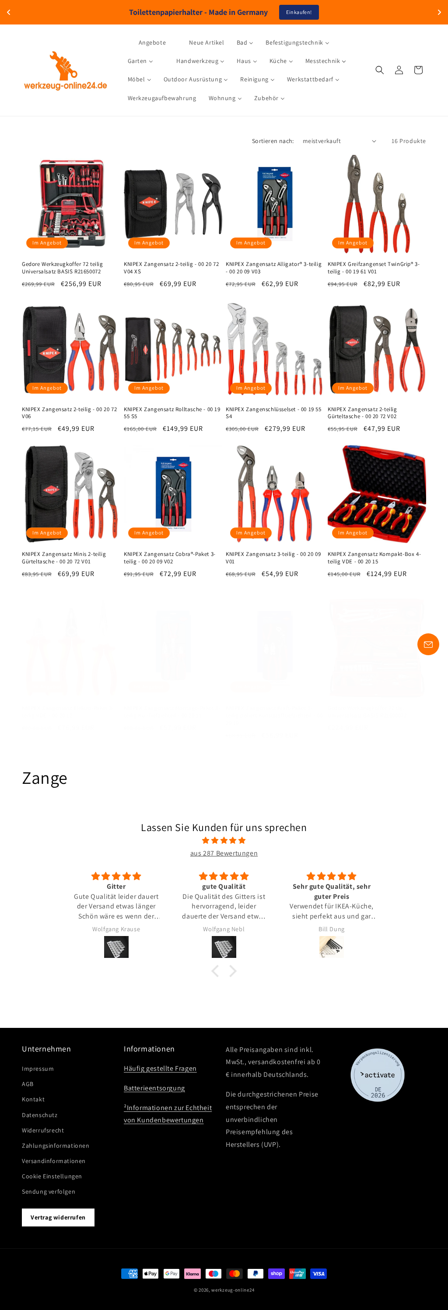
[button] (379, 70)
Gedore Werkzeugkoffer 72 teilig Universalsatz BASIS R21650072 (62, 268)
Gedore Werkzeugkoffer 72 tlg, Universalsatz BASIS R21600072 (367, 712)
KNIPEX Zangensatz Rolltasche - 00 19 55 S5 (172, 413)
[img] (223, 840)
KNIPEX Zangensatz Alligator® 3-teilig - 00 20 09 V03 (274, 268)
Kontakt (33, 1099)
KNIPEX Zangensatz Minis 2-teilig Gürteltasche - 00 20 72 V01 (64, 558)
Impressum (38, 1068)
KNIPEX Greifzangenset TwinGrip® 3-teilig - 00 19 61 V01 (374, 268)
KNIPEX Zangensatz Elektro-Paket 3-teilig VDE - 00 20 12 (68, 712)
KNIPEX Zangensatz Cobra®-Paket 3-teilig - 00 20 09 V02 (170, 558)
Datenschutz (40, 1115)
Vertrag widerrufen (58, 1217)
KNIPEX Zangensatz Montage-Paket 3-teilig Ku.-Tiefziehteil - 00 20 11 (172, 712)
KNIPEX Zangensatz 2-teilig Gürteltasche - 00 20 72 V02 (362, 413)
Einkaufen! (299, 12)
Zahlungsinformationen (56, 1145)
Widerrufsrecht (43, 1130)
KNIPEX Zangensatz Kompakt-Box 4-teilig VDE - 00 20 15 (374, 558)
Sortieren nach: (273, 141)
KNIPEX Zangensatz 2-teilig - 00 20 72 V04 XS (171, 268)
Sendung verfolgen (48, 1191)
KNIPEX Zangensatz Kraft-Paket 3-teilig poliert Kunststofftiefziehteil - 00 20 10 (274, 716)
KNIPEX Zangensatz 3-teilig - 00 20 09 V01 (273, 558)
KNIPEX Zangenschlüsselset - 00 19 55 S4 (274, 413)
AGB (28, 1084)
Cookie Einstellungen (52, 1176)
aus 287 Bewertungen (224, 853)
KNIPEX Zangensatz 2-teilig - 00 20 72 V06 (69, 413)
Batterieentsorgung (154, 1088)
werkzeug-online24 (232, 1290)
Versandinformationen (54, 1161)
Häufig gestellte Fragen (160, 1068)
